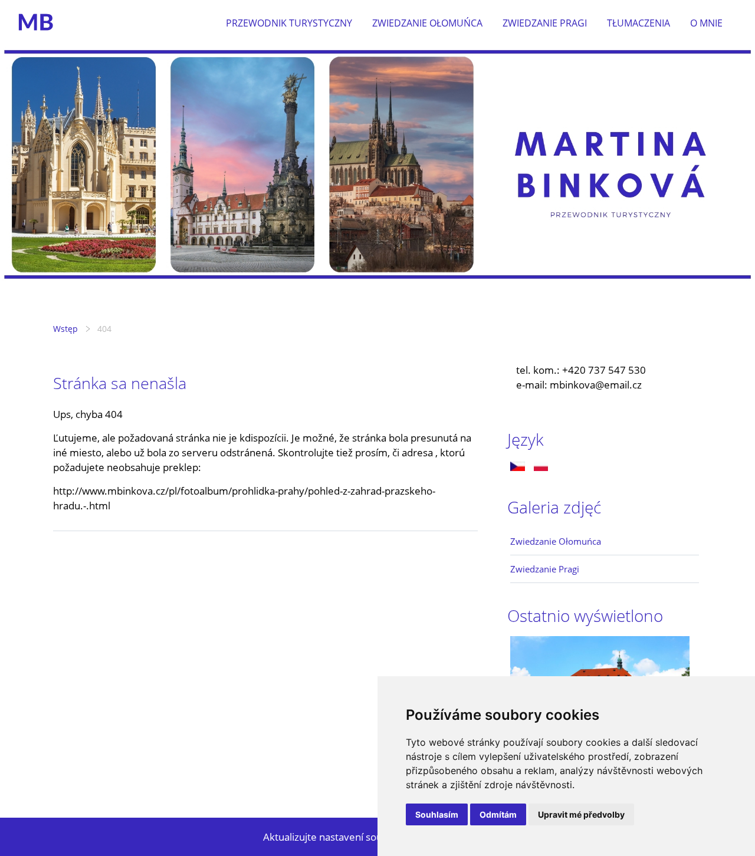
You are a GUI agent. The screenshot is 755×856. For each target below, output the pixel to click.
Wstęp (65, 328)
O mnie (706, 23)
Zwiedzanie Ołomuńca (427, 23)
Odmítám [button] (498, 814)
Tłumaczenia (638, 23)
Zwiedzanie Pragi (545, 23)
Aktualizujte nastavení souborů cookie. (351, 837)
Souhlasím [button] (436, 814)
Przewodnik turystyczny (289, 23)
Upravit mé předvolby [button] (581, 814)
